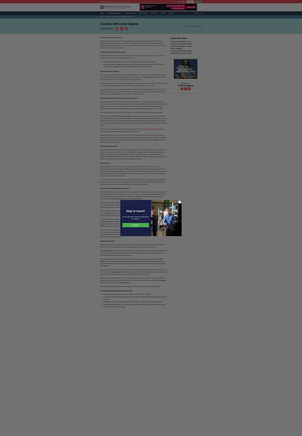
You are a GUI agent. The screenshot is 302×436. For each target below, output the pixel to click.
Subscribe (136, 225)
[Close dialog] (179, 202)
